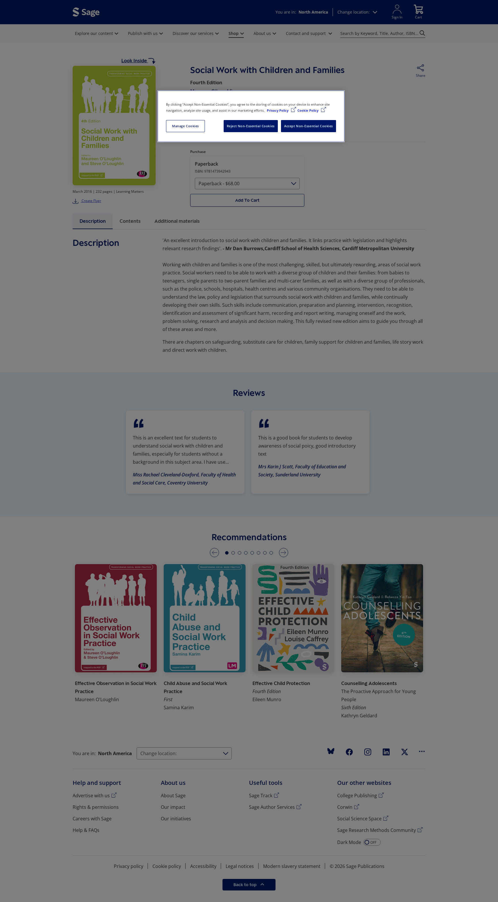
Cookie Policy (308, 110)
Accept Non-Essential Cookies (308, 126)
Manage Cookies (185, 126)
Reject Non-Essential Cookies (251, 126)
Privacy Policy (278, 110)
